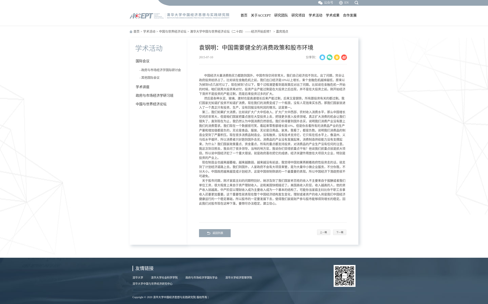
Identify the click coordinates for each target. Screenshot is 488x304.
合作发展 (350, 15)
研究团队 (281, 15)
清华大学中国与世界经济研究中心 (152, 283)
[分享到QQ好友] (322, 57)
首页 (244, 15)
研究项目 (298, 15)
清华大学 (137, 277)
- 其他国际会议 (150, 77)
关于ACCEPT (261, 15)
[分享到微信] (329, 57)
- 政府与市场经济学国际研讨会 (160, 70)
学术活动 (315, 15)
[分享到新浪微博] (344, 57)
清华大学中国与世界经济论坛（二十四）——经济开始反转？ (231, 31)
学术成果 (333, 15)
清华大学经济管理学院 (238, 277)
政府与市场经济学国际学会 (201, 277)
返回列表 (218, 233)
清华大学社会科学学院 (164, 277)
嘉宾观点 (282, 31)
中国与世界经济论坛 (172, 31)
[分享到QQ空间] (337, 57)
